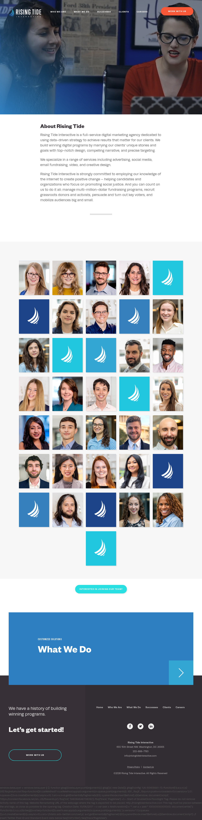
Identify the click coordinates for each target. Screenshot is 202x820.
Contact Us (148, 767)
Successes (104, 12)
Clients (124, 12)
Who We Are (58, 12)
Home (99, 707)
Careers (142, 12)
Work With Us (177, 11)
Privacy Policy (133, 767)
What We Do (81, 12)
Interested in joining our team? (101, 589)
